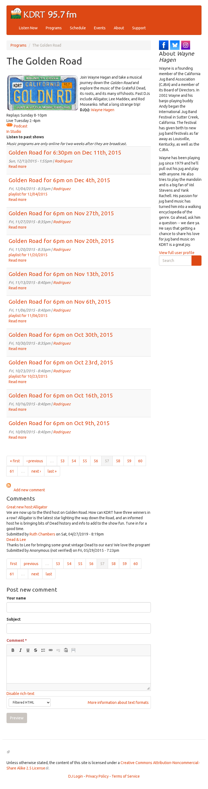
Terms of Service (126, 776)
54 (74, 461)
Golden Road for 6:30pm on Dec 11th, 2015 (65, 152)
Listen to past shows (25, 137)
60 (140, 461)
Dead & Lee (16, 539)
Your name (16, 598)
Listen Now (28, 28)
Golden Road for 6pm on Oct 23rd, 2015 (61, 362)
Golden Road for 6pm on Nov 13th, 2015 (61, 274)
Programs (54, 28)
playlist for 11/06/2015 (28, 315)
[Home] (46, 13)
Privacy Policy (97, 776)
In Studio (13, 131)
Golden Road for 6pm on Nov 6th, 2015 (60, 301)
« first (15, 461)
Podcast (20, 126)
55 (85, 461)
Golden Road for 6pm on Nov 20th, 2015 (61, 241)
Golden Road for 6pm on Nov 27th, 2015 (61, 213)
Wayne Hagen (102, 110)
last (49, 574)
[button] (13, 650)
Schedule (78, 28)
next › (36, 471)
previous (31, 564)
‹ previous (35, 461)
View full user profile (176, 253)
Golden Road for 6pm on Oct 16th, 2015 (61, 395)
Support (139, 28)
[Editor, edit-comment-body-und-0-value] (79, 669)
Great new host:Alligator (26, 507)
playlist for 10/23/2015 (28, 376)
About (119, 28)
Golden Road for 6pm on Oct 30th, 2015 (61, 334)
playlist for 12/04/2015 (28, 194)
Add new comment (29, 490)
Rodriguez (63, 161)
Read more (18, 166)
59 (129, 461)
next (35, 574)
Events (100, 28)
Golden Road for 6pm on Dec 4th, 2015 (59, 180)
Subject (13, 619)
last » (52, 471)
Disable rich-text (20, 693)
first (13, 564)
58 (118, 461)
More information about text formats (118, 702)
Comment (16, 640)
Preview (17, 718)
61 (12, 471)
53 (62, 461)
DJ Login (75, 776)
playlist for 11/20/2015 (28, 255)
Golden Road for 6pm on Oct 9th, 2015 (59, 423)
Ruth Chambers (42, 534)
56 (96, 461)
